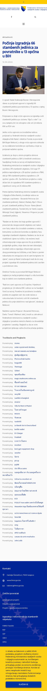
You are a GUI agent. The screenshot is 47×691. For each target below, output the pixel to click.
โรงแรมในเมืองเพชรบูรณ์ (24, 390)
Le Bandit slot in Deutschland (25, 425)
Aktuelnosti (8, 37)
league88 (18, 363)
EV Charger (19, 433)
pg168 (17, 464)
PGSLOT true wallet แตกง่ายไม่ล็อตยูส (29, 502)
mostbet (18, 445)
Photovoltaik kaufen (22, 359)
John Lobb (18, 540)
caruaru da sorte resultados (25, 536)
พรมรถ (17, 413)
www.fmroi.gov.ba (14, 580)
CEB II (5, 638)
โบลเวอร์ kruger (21, 409)
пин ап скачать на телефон (25, 351)
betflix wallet (20, 429)
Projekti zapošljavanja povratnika (15, 608)
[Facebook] (12, 17)
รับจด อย (18, 417)
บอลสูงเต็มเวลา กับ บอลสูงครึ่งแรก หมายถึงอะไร (22, 474)
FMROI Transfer (8, 625)
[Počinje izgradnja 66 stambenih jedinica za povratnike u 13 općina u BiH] (23, 80)
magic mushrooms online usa (25, 378)
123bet (17, 370)
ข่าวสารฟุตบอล (21, 386)
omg (16, 525)
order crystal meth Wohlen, (25, 347)
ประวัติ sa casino (21, 468)
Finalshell (18, 437)
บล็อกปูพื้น (18, 487)
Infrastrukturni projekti (11, 600)
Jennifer (17, 453)
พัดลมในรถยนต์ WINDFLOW (25, 483)
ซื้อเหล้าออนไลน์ (21, 382)
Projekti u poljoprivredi (11, 604)
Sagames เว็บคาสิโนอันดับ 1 (25, 521)
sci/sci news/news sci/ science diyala (28, 513)
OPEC (5, 642)
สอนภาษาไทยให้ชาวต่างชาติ (26, 491)
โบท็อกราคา (19, 529)
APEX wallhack (20, 532)
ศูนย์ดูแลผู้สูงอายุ (21, 355)
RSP (4, 630)
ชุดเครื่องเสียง (20, 374)
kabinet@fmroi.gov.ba (15, 585)
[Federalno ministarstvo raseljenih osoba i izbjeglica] (23, 8)
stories (17, 343)
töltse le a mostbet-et (23, 479)
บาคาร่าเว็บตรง (21, 441)
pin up (17, 460)
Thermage (18, 366)
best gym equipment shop (24, 449)
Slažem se (23, 684)
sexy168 (17, 394)
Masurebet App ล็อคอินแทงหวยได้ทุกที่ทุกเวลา (23, 508)
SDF (4, 634)
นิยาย (17, 456)
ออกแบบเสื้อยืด (20, 494)
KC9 (16, 498)
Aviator (17, 402)
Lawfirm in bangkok (22, 398)
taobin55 (18, 421)
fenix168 (18, 517)
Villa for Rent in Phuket (23, 406)
